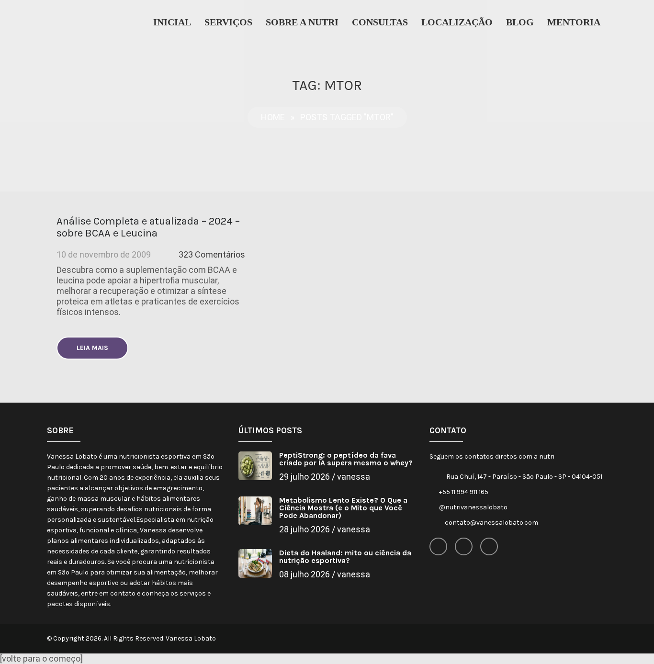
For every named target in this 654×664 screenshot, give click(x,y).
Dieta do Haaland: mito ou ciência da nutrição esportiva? (345, 556)
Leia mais (92, 348)
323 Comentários (212, 254)
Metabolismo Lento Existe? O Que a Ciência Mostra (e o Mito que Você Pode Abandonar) (343, 507)
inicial (172, 22)
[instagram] (464, 546)
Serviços (228, 22)
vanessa (353, 477)
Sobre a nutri (302, 22)
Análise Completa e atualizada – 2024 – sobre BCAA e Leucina (148, 227)
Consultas (380, 22)
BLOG (520, 22)
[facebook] (438, 546)
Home (273, 117)
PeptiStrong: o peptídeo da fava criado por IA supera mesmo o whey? (346, 458)
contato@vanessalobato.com (491, 522)
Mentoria (573, 22)
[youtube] (489, 546)
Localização (457, 22)
